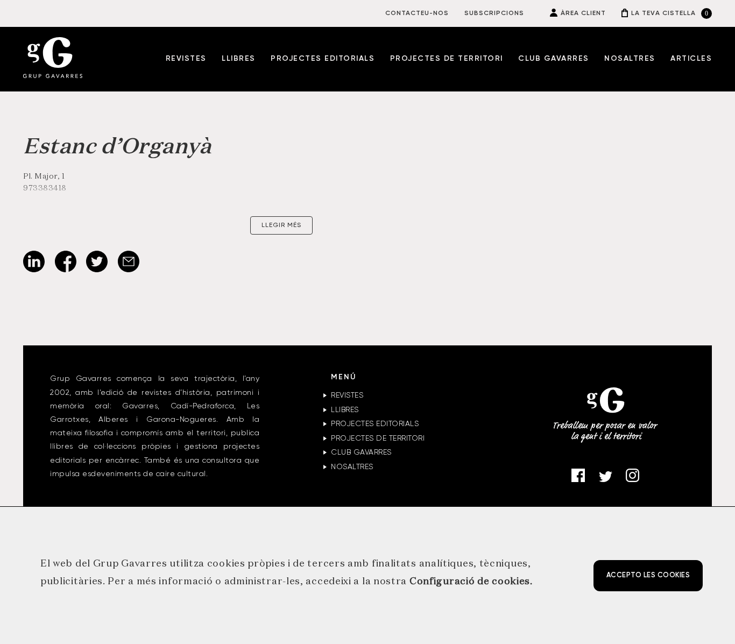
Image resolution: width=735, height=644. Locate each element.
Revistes (186, 58)
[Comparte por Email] (128, 270)
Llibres (239, 58)
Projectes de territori (446, 58)
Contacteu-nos (417, 13)
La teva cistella (663, 13)
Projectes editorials (322, 58)
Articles (691, 58)
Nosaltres (629, 58)
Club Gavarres (553, 58)
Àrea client (583, 13)
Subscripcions (494, 13)
